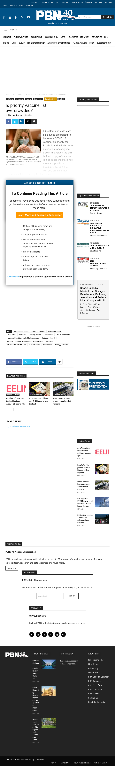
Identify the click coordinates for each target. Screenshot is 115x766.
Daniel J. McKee (35, 334)
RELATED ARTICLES (16, 376)
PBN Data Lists (95, 689)
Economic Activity (12, 395)
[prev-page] (7, 409)
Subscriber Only (50, 99)
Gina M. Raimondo (63, 334)
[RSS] (50, 634)
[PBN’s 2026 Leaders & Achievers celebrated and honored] (102, 519)
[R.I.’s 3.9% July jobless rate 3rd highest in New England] (39, 389)
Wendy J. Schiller (61, 345)
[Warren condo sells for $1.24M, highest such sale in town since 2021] (49, 723)
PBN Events (93, 693)
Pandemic (50, 341)
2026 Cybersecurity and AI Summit (99, 247)
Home (8, 94)
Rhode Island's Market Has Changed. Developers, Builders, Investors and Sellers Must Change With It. (93, 294)
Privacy (53, 763)
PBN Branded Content (92, 284)
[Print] (34, 121)
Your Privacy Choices (82, 763)
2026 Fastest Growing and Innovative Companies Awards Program (99, 228)
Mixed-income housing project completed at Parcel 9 (62, 401)
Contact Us (93, 698)
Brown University (38, 331)
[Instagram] (10, 17)
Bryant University (54, 331)
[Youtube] (28, 17)
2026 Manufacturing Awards (98, 263)
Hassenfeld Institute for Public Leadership (23, 338)
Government (38, 99)
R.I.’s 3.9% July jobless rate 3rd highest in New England (38, 401)
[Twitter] (22, 17)
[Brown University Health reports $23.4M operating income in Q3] (49, 691)
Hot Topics (17, 94)
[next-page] (12, 409)
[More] (60, 362)
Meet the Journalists (97, 702)
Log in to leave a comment (18, 426)
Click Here (13, 276)
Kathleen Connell (48, 338)
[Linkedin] (16, 17)
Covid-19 (22, 334)
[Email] (28, 121)
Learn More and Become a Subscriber (40, 215)
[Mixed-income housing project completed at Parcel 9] (63, 389)
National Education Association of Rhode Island (25, 341)
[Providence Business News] (57, 15)
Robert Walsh (34, 345)
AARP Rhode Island (21, 331)
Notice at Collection (102, 763)
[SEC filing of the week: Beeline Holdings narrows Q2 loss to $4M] (16, 389)
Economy (28, 99)
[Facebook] (3, 17)
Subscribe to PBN (96, 660)
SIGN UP (72, 596)
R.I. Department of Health (16, 345)
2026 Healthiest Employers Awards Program (99, 208)
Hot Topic (61, 99)
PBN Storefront (95, 685)
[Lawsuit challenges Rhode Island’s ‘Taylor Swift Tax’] (49, 664)
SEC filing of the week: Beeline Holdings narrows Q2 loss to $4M (15, 401)
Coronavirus (29, 94)
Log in (51, 182)
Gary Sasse (48, 334)
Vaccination (47, 345)
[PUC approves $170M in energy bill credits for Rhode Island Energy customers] (102, 502)
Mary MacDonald (15, 115)
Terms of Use (65, 763)
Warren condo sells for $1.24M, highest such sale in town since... (36, 730)
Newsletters (93, 664)
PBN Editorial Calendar (98, 676)
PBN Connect (94, 681)
